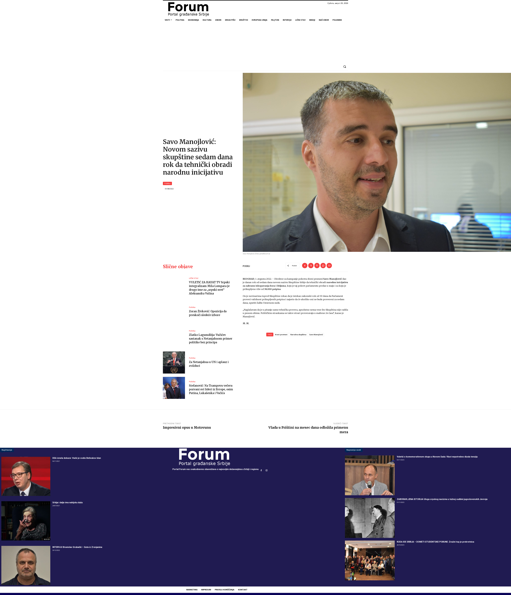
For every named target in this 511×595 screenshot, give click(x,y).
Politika (167, 183)
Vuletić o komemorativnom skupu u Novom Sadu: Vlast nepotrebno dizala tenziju (437, 456)
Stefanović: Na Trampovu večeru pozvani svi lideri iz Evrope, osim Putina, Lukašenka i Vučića (211, 389)
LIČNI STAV (193, 278)
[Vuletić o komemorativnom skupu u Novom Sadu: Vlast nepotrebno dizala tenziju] (370, 475)
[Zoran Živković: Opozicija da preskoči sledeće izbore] (174, 312)
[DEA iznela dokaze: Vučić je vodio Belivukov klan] (25, 476)
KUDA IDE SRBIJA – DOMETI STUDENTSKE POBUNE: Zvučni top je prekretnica (435, 542)
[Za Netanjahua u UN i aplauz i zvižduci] (174, 362)
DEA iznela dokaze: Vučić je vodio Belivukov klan (76, 458)
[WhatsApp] (323, 265)
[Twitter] (311, 265)
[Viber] (317, 265)
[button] (344, 66)
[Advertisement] (255, 43)
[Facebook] (304, 265)
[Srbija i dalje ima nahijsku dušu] (25, 521)
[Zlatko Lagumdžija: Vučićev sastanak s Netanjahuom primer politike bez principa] (174, 337)
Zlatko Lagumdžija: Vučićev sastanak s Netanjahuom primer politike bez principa (210, 338)
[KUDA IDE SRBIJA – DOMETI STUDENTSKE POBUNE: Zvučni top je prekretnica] (370, 560)
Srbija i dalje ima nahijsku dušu (67, 502)
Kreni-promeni (281, 334)
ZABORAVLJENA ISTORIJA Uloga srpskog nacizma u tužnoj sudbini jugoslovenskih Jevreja (442, 499)
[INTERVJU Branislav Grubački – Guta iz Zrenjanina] (25, 565)
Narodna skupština (298, 334)
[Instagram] (266, 470)
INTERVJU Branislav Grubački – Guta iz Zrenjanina (77, 547)
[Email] (329, 265)
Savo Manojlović (316, 334)
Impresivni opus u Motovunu (187, 427)
